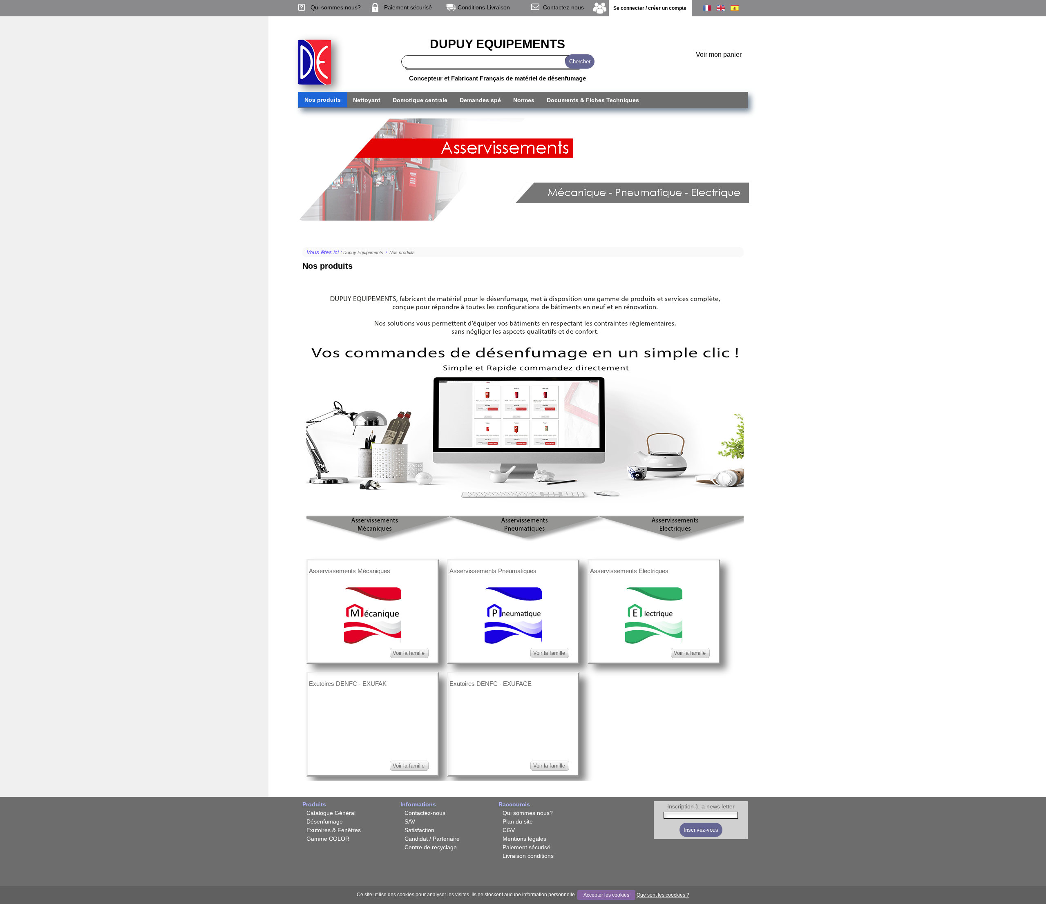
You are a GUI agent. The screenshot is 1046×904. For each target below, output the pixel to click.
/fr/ (707, 7)
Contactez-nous (563, 7)
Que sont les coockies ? (663, 895)
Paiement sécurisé (408, 7)
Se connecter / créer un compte (649, 8)
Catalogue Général (330, 813)
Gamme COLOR (327, 838)
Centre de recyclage (431, 847)
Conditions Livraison (484, 7)
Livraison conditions (528, 856)
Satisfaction (419, 830)
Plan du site (518, 821)
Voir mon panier (719, 54)
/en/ (721, 7)
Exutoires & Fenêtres (333, 830)
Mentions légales (524, 838)
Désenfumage (324, 821)
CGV (509, 830)
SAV (410, 821)
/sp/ (735, 7)
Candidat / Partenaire (432, 838)
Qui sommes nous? (336, 7)
